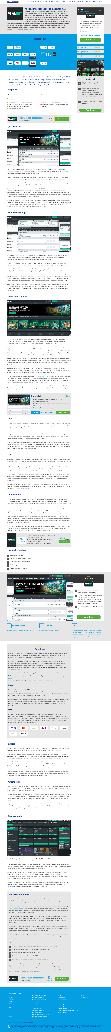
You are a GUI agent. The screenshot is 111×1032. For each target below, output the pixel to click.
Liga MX (60, 995)
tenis (59, 269)
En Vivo (68, 1)
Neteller (61, 673)
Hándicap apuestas (63, 1001)
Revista (89, 1)
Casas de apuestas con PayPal (66, 1008)
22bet (10, 1003)
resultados (62, 484)
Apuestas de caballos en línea (41, 1014)
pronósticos (10, 886)
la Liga (52, 265)
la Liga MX (10, 204)
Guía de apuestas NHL (39, 1010)
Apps (73, 1)
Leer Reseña (21, 541)
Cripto (79, 1)
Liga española (61, 997)
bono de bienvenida (16, 908)
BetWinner (11, 1007)
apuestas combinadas (24, 351)
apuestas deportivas (38, 77)
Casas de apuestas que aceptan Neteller (68, 1006)
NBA (39, 269)
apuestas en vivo (20, 255)
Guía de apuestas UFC (39, 997)
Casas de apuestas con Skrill (65, 1004)
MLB (22, 271)
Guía (83, 1)
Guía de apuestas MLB (39, 1004)
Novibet (11, 997)
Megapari (11, 1014)
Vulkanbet (11, 999)
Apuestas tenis (37, 1008)
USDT (10, 678)
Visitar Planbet (90, 40)
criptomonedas (63, 102)
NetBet (11, 1016)
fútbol (15, 265)
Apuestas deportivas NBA (39, 999)
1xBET (10, 1005)
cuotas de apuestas (46, 376)
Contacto (84, 995)
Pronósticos (60, 1)
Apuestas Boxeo (37, 1001)
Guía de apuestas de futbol (40, 995)
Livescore (51, 1)
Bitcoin (65, 677)
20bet (10, 1009)
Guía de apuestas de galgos (40, 1016)
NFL (61, 271)
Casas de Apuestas (34, 1)
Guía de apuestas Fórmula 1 (40, 1012)
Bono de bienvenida (35, 118)
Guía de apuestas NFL (39, 1006)
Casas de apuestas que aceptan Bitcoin (68, 1010)
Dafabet (11, 1012)
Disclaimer (85, 997)
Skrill (56, 673)
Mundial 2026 (97, 1)
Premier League (62, 999)
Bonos (44, 1)
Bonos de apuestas (63, 1012)
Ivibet (10, 1001)
